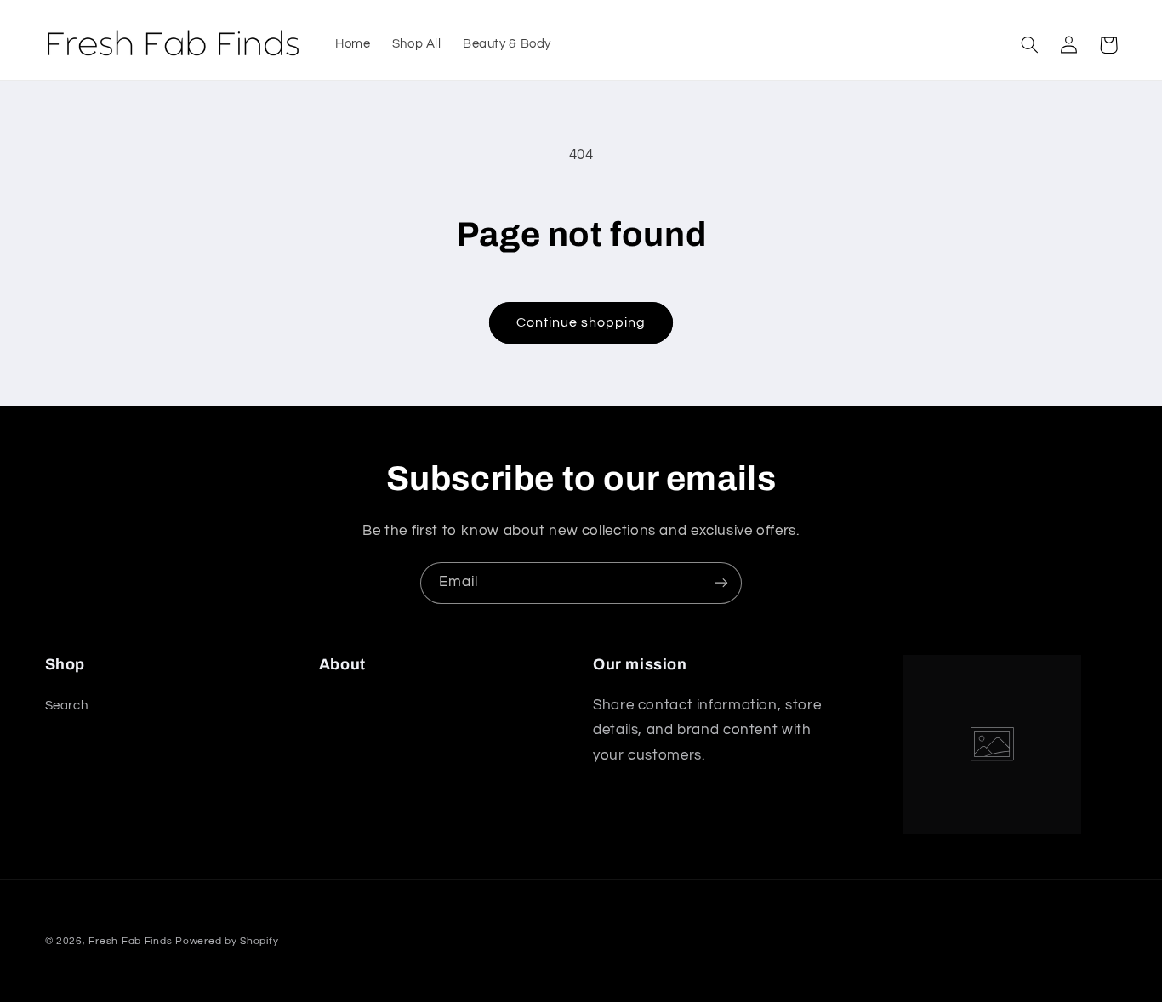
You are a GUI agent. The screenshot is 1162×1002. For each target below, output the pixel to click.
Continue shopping (581, 322)
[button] (1030, 45)
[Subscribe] (721, 583)
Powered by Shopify (226, 941)
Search (66, 705)
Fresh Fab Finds (130, 941)
